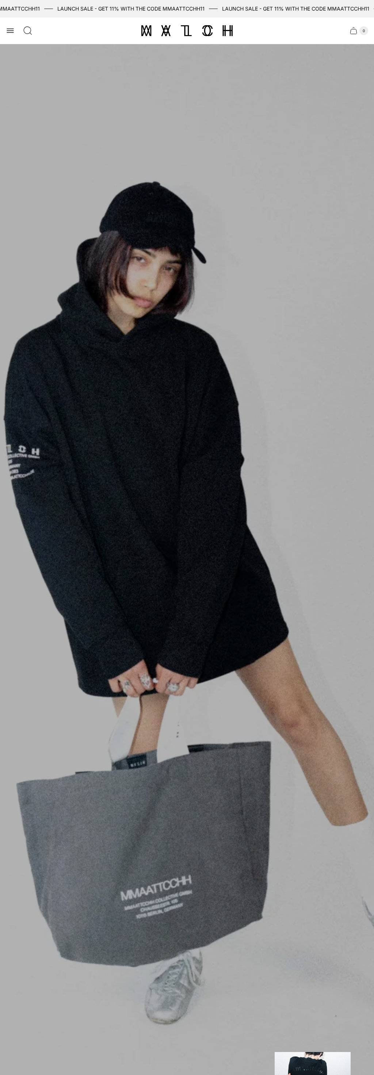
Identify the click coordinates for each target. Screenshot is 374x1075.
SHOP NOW (151, 596)
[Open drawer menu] (10, 31)
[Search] (28, 31)
